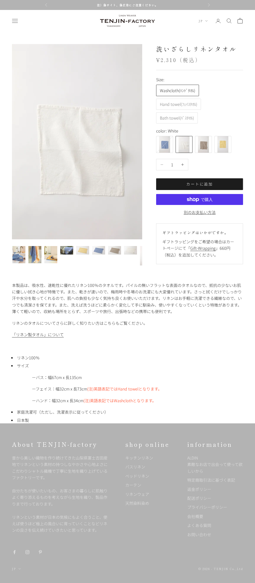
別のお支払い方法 (200, 212)
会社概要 (195, 516)
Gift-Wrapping (203, 248)
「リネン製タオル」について (38, 334)
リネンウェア (137, 494)
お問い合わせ (199, 534)
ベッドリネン (137, 476)
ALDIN (215, 464)
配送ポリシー (199, 498)
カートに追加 (199, 184)
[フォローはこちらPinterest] (40, 552)
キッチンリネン (139, 458)
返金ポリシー (199, 489)
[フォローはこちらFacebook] (14, 552)
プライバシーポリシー (207, 507)
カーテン (133, 485)
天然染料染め (137, 503)
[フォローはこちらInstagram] (27, 552)
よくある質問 (199, 525)
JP (201, 21)
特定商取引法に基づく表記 (211, 480)
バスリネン (135, 467)
